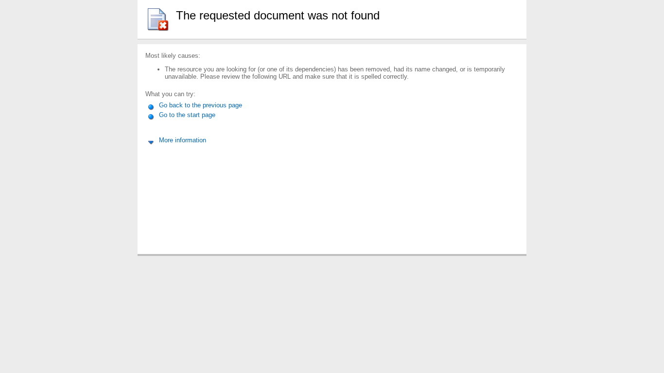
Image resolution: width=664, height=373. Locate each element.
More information (181, 140)
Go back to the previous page (199, 105)
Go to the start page (186, 115)
